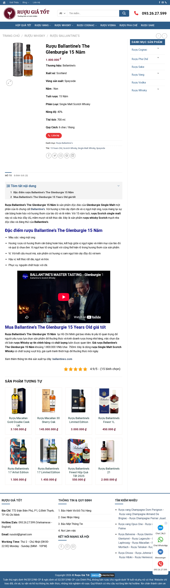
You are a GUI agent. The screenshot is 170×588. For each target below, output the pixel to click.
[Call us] (166, 2)
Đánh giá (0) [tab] (21, 175)
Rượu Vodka (108, 25)
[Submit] (124, 13)
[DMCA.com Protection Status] (102, 575)
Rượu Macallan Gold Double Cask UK (18, 421)
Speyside (100, 148)
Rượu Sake (148, 25)
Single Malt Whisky (86, 148)
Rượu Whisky (63, 25)
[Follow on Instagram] (67, 547)
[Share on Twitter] (54, 155)
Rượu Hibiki (125, 557)
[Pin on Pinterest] (67, 155)
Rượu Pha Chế (128, 25)
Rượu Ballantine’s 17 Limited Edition (48, 470)
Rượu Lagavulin (141, 538)
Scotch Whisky (70, 148)
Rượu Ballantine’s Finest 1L (109, 419)
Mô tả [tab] (8, 175)
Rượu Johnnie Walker (147, 553)
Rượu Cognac (85, 25)
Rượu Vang (42, 25)
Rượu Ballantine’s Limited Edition (78, 419)
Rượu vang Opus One (130, 524)
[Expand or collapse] (119, 185)
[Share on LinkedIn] (73, 155)
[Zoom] (9, 82)
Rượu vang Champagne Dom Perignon (140, 509)
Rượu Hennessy (144, 557)
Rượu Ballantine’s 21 (109, 470)
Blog (25, 2)
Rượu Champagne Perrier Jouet (147, 518)
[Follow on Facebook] (160, 2)
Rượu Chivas (125, 553)
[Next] (17, 81)
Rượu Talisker (139, 547)
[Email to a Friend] (60, 155)
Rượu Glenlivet (145, 534)
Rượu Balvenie (126, 534)
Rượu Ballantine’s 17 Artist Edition (18, 470)
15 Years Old (56, 148)
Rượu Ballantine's (65, 35)
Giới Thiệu (14, 2)
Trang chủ (11, 35)
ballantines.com (62, 359)
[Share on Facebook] (48, 155)
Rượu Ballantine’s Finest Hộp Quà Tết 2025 (78, 472)
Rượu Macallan (140, 542)
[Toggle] (158, 48)
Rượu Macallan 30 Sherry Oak (48, 419)
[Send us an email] (163, 2)
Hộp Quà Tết (23, 25)
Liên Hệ (36, 2)
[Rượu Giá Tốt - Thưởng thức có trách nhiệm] (27, 13)
